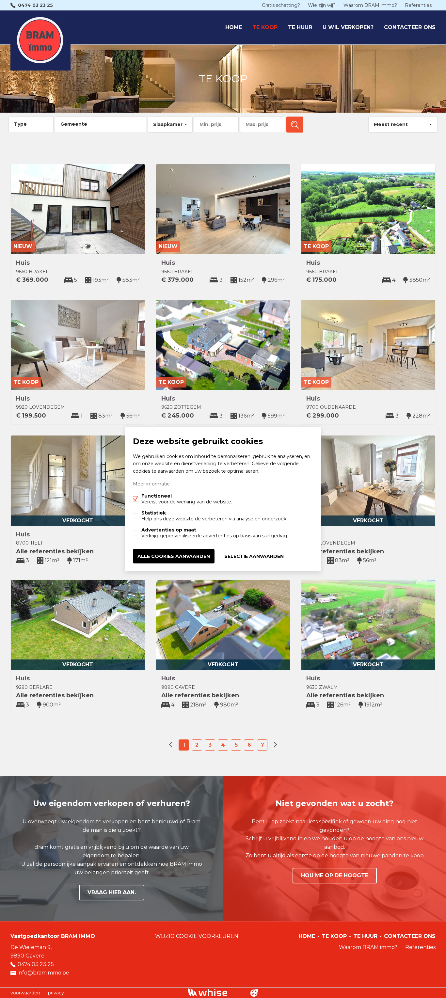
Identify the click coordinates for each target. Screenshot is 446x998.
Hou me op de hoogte (334, 875)
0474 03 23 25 (35, 5)
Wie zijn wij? (322, 5)
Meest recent (391, 124)
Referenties (418, 5)
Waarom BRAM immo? (370, 5)
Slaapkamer (168, 124)
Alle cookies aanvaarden (173, 556)
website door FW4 (254, 993)
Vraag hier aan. (112, 892)
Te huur (300, 27)
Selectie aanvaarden (254, 556)
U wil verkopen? (348, 27)
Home (233, 27)
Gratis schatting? (281, 5)
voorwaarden (25, 993)
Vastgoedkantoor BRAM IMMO (52, 936)
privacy (56, 993)
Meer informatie (151, 483)
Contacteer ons (410, 27)
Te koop (265, 27)
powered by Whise (215, 992)
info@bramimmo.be (43, 973)
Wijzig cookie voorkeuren (196, 936)
